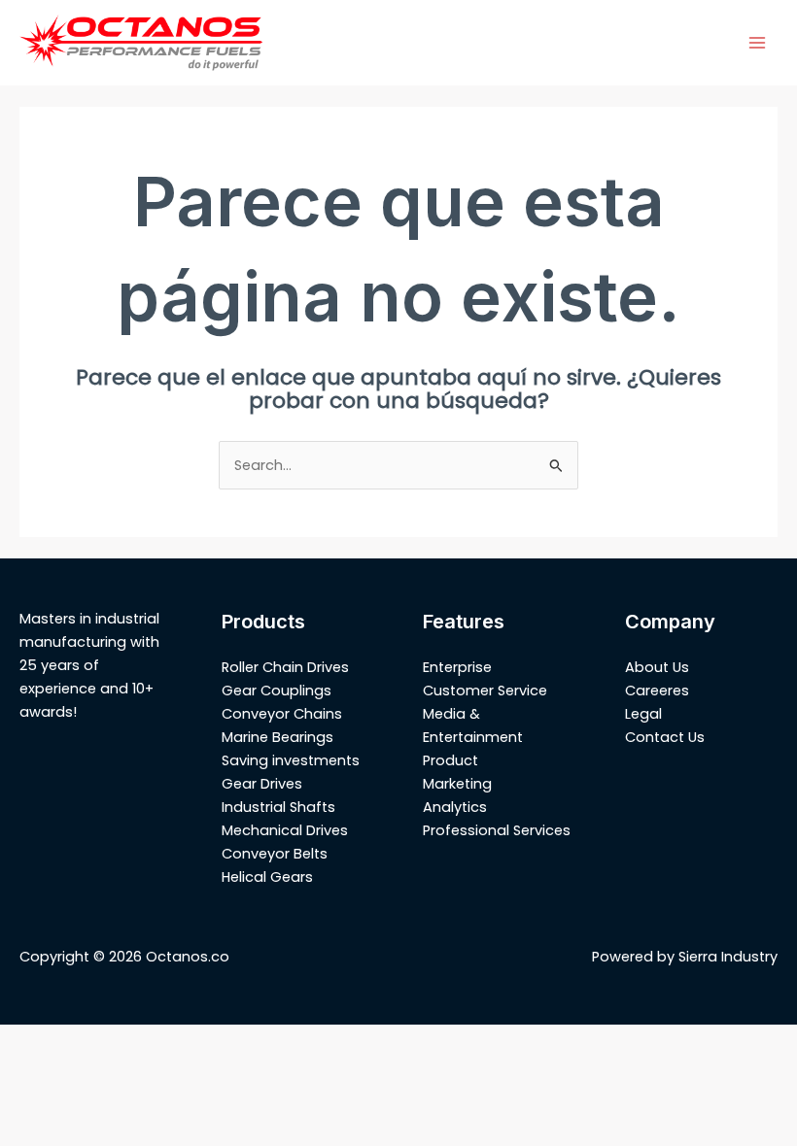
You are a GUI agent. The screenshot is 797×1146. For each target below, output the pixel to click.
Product (450, 760)
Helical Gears (267, 877)
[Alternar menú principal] (757, 42)
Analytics (455, 807)
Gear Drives (262, 783)
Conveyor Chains (282, 714)
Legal (643, 714)
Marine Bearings (277, 737)
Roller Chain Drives (285, 667)
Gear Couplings (276, 690)
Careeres (657, 690)
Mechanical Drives (285, 830)
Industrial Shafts (278, 807)
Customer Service (485, 690)
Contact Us (665, 737)
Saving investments (291, 760)
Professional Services (497, 830)
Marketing (457, 783)
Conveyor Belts (275, 853)
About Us (657, 667)
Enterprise (457, 667)
